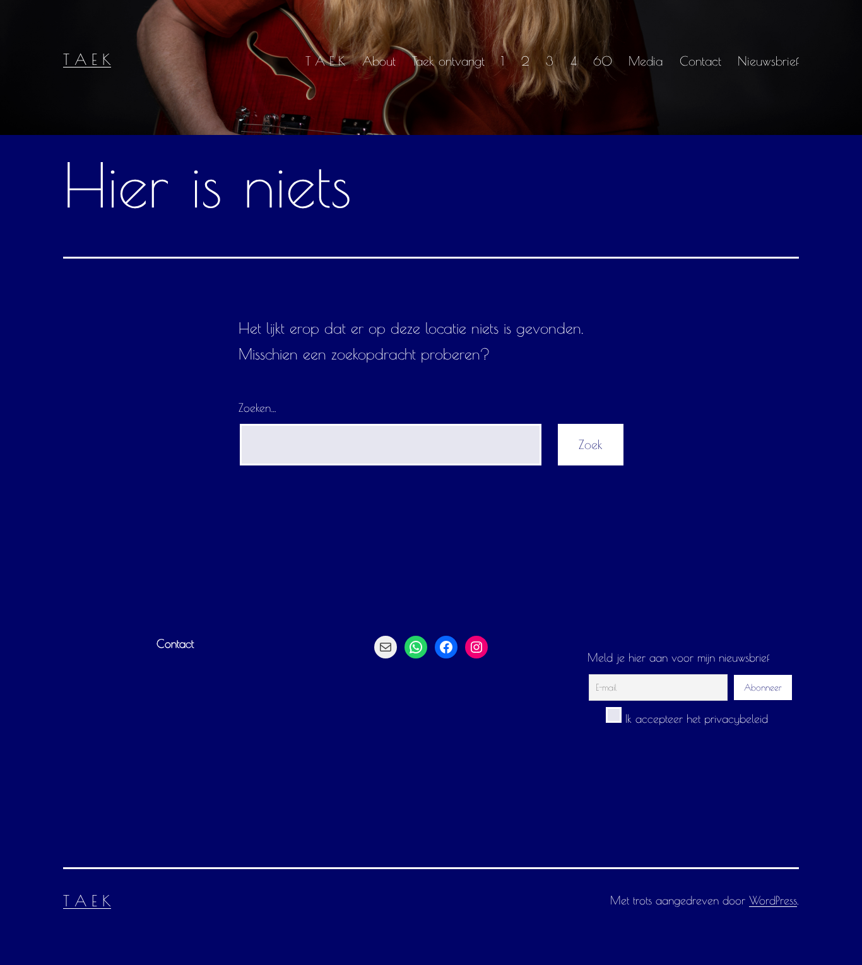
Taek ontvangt (448, 61)
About (379, 61)
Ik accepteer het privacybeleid (695, 718)
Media (646, 61)
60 (602, 61)
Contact (700, 61)
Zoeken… (257, 407)
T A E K (87, 59)
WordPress (773, 900)
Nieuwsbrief (768, 61)
